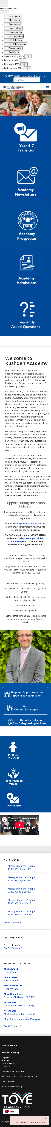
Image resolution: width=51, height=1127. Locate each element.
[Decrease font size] (20, 60)
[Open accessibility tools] (4, 3)
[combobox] (26, 79)
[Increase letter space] (29, 68)
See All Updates (12, 922)
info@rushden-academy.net (28, 523)
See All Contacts (12, 1026)
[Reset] (2, 12)
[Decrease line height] (22, 64)
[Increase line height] (26, 64)
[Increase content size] (30, 56)
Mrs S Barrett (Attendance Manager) (22, 1019)
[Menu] (47, 87)
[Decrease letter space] (25, 68)
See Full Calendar (12, 948)
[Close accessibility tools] (7, 12)
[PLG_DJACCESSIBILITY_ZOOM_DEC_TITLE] (26, 56)
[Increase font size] (24, 60)
